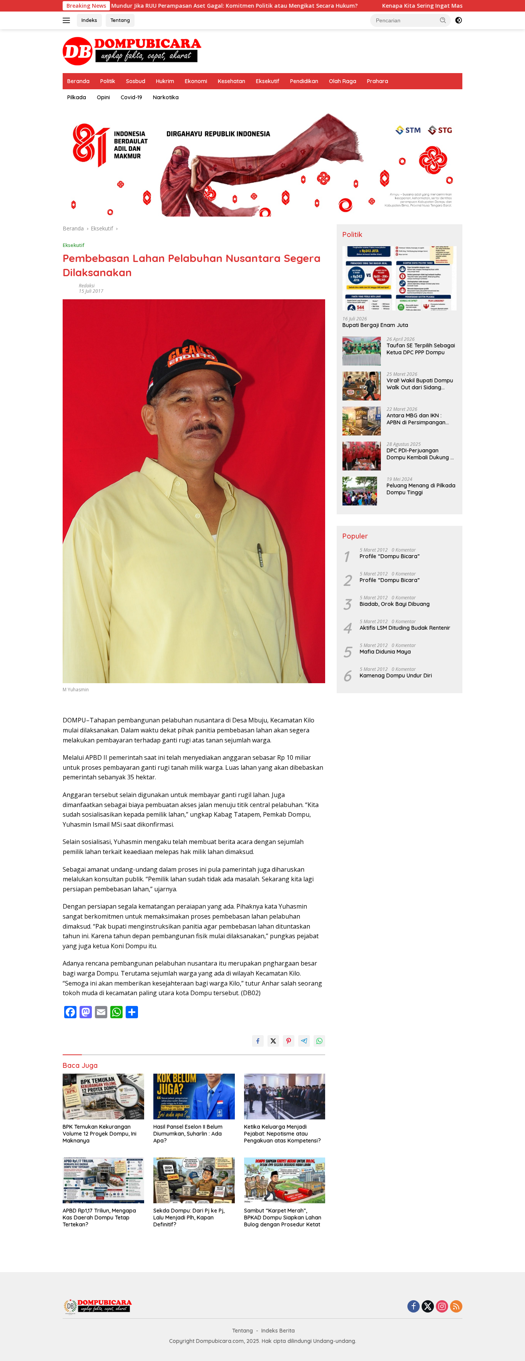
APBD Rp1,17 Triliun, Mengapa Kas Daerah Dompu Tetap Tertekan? (99, 1217)
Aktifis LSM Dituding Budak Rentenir (405, 627)
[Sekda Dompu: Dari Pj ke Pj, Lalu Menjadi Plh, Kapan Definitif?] (194, 1180)
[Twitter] (428, 1307)
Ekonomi (196, 81)
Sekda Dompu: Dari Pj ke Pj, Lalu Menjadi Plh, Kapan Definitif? (188, 1217)
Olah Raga (342, 81)
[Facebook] (413, 1307)
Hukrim (165, 81)
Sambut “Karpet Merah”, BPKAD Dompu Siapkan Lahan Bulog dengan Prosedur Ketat (282, 1217)
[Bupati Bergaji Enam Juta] (399, 278)
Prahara (377, 81)
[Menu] (68, 20)
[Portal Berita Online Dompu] (132, 50)
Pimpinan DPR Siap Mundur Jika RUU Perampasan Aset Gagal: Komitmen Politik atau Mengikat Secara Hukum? (152, 5)
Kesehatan (231, 81)
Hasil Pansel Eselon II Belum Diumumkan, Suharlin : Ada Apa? (188, 1133)
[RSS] (456, 1307)
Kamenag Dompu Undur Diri (396, 675)
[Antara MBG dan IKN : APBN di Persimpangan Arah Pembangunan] (361, 421)
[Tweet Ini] (273, 1041)
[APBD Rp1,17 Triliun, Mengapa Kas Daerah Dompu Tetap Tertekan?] (103, 1180)
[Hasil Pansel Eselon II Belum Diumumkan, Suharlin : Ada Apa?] (194, 1096)
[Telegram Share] (304, 1041)
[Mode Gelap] (458, 20)
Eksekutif (267, 81)
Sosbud (135, 81)
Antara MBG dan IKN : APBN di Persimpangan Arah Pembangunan (416, 419)
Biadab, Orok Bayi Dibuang (395, 603)
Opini (103, 97)
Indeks (89, 20)
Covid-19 (131, 97)
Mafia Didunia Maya (385, 651)
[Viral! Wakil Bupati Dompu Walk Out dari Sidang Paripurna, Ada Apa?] (361, 386)
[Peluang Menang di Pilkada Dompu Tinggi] (359, 491)
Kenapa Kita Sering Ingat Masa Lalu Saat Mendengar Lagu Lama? (414, 5)
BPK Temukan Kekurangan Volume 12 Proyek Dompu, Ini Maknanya (99, 1133)
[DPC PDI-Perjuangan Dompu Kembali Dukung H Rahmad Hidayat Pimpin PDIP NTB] (361, 456)
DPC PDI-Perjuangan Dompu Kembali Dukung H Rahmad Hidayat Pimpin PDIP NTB (420, 454)
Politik (107, 81)
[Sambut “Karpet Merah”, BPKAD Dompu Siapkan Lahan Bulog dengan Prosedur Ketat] (285, 1180)
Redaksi (87, 285)
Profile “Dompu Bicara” (390, 556)
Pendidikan (304, 81)
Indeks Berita (278, 1330)
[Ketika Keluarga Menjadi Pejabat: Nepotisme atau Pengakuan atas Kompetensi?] (285, 1096)
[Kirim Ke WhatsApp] (319, 1041)
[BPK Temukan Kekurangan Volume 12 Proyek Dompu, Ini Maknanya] (103, 1096)
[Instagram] (442, 1307)
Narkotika (166, 97)
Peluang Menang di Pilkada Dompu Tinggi (421, 489)
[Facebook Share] (258, 1041)
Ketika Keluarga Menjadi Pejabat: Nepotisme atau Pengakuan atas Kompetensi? (282, 1133)
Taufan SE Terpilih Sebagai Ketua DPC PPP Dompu (421, 349)
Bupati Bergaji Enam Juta (375, 325)
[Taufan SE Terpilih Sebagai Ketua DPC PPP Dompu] (361, 351)
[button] (443, 20)
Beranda (78, 81)
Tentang (120, 20)
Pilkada (76, 97)
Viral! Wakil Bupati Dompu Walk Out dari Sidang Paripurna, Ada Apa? (420, 384)
